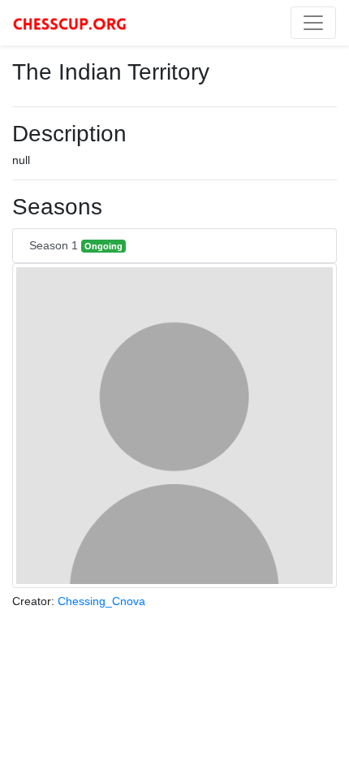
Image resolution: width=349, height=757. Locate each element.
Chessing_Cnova (101, 601)
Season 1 (76, 245)
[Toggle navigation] (313, 22)
